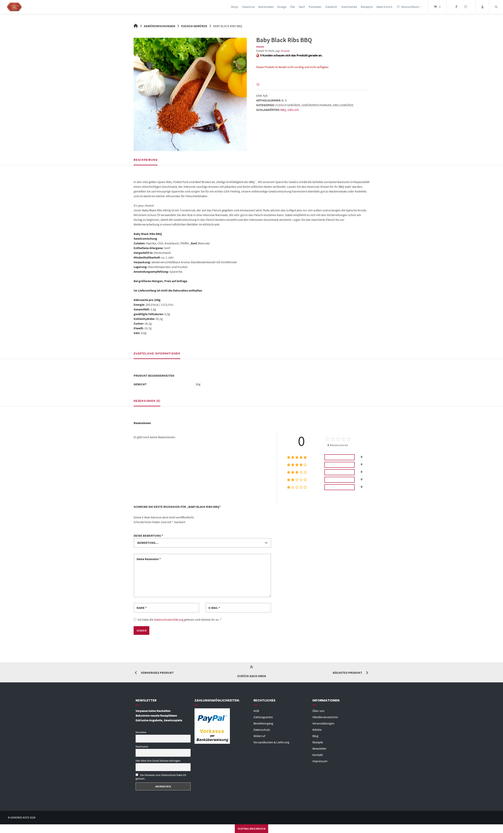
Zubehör (331, 7)
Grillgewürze (343, 105)
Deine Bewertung (148, 536)
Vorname (141, 732)
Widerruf (259, 736)
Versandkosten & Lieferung (271, 742)
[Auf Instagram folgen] (465, 7)
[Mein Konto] (482, 7)
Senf (302, 7)
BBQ (283, 110)
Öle (292, 7)
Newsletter (319, 748)
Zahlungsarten (263, 717)
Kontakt (317, 755)
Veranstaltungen (323, 723)
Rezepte (367, 7)
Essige (281, 7)
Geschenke (349, 7)
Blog (315, 736)
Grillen (293, 110)
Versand (285, 50)
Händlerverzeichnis (325, 717)
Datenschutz (261, 730)
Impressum (319, 761)
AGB (256, 711)
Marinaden (266, 7)
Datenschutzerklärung (169, 619)
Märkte (317, 730)
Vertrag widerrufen (251, 828)
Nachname (142, 746)
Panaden (315, 7)
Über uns (318, 711)
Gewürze (248, 7)
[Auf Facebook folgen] (456, 7)
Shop (234, 7)
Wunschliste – (411, 7)
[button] (258, 84)
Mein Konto (384, 7)
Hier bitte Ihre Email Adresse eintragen (158, 760)
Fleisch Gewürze (194, 26)
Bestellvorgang (263, 723)
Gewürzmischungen (159, 26)
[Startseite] (14, 7)
